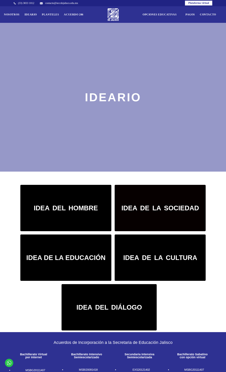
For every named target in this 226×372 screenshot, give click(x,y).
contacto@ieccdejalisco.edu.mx (61, 3)
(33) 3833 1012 (25, 3)
